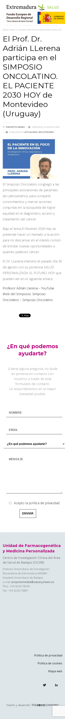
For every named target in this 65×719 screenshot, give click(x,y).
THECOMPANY (45, 705)
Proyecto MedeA (15, 127)
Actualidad (30, 132)
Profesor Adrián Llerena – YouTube (28, 288)
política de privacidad (44, 503)
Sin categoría (46, 132)
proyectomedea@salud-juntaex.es (33, 582)
